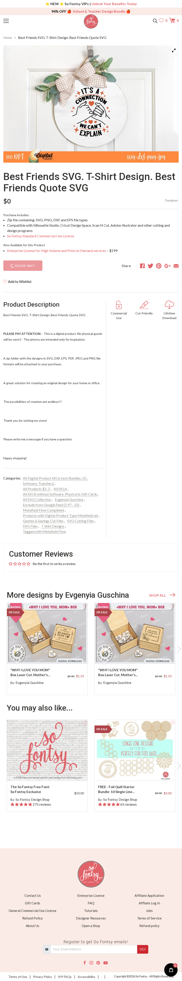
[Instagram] (91, 963)
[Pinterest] (98, 963)
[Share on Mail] (176, 266)
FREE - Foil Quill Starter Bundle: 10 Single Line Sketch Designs (116, 789)
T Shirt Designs (52, 526)
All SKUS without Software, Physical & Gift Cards (60, 494)
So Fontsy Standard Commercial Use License (40, 236)
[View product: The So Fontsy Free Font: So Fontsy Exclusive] (47, 750)
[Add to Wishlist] (85, 605)
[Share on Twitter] (150, 266)
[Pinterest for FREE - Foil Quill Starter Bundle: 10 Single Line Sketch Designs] (138, 771)
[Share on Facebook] (142, 266)
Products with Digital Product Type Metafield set (60, 515)
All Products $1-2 (36, 489)
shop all (157, 595)
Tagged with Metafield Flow (44, 531)
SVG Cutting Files (80, 521)
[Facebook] (84, 963)
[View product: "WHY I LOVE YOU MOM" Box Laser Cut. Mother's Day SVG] (47, 633)
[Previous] (12, 104)
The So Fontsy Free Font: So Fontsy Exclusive (30, 789)
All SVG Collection (37, 499)
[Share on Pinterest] (159, 266)
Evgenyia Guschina (69, 499)
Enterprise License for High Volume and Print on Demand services (56, 250)
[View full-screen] (173, 50)
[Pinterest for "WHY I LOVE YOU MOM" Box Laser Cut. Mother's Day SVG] (51, 655)
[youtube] (105, 963)
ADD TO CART (70, 655)
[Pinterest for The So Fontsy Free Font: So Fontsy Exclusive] (51, 771)
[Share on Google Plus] (167, 266)
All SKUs (60, 489)
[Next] (170, 104)
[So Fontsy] (91, 21)
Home (7, 38)
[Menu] (25, 20)
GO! (143, 949)
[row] (91, 649)
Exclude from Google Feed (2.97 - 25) (51, 505)
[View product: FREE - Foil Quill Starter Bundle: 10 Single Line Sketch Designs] (135, 750)
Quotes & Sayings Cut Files (43, 521)
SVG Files (30, 526)
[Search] (155, 20)
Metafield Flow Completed (43, 510)
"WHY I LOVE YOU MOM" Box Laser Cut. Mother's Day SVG (30, 672)
